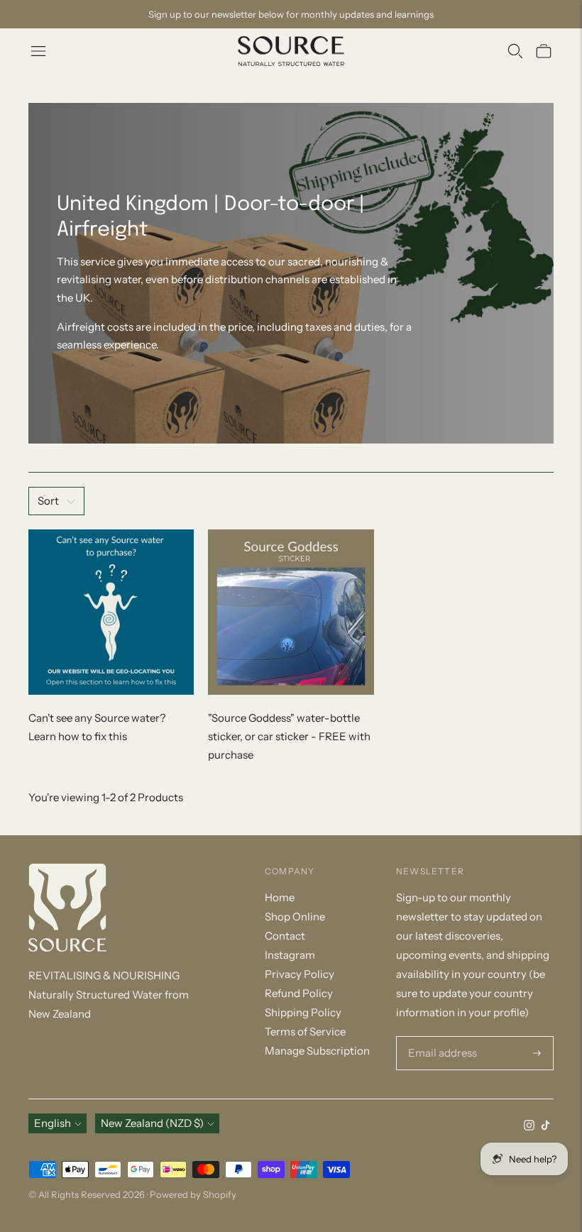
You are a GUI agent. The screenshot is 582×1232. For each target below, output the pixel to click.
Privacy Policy (299, 974)
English (52, 1123)
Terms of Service (305, 1031)
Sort (48, 500)
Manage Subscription (317, 1050)
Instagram (290, 955)
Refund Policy (299, 993)
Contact (285, 935)
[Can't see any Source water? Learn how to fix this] (111, 612)
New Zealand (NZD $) (152, 1123)
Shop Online (295, 916)
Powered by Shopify (193, 1194)
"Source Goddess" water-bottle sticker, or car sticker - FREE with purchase (289, 736)
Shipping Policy (303, 1012)
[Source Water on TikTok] (545, 1126)
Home (280, 897)
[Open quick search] (515, 51)
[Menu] (38, 51)
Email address (439, 1037)
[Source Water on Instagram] (529, 1126)
